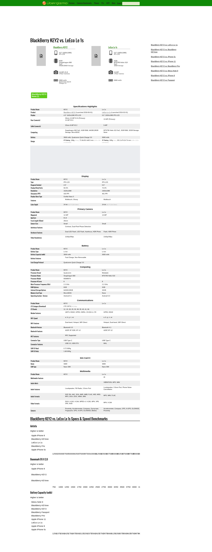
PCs (102, 3)
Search (119, 3)
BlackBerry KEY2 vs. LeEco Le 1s (164, 45)
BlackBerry (58, 47)
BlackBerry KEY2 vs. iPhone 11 (163, 61)
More (113, 3)
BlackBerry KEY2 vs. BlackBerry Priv (165, 66)
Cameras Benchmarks (84, 3)
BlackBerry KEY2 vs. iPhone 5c (163, 57)
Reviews (72, 3)
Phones (96, 3)
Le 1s (115, 47)
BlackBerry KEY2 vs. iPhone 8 (163, 76)
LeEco (110, 47)
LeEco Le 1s (106, 112)
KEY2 (65, 47)
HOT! (108, 3)
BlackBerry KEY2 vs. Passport (163, 80)
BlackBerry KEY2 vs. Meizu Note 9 (164, 71)
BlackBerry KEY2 (69, 112)
